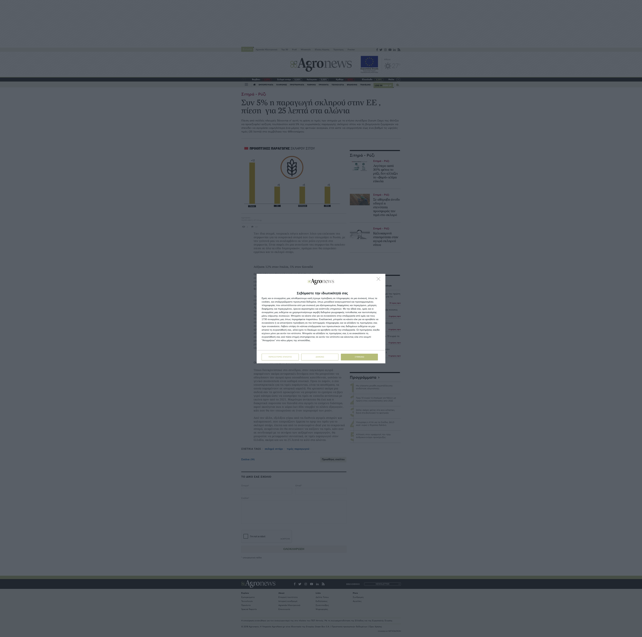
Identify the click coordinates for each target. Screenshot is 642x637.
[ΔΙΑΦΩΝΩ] (379, 279)
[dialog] (321, 318)
